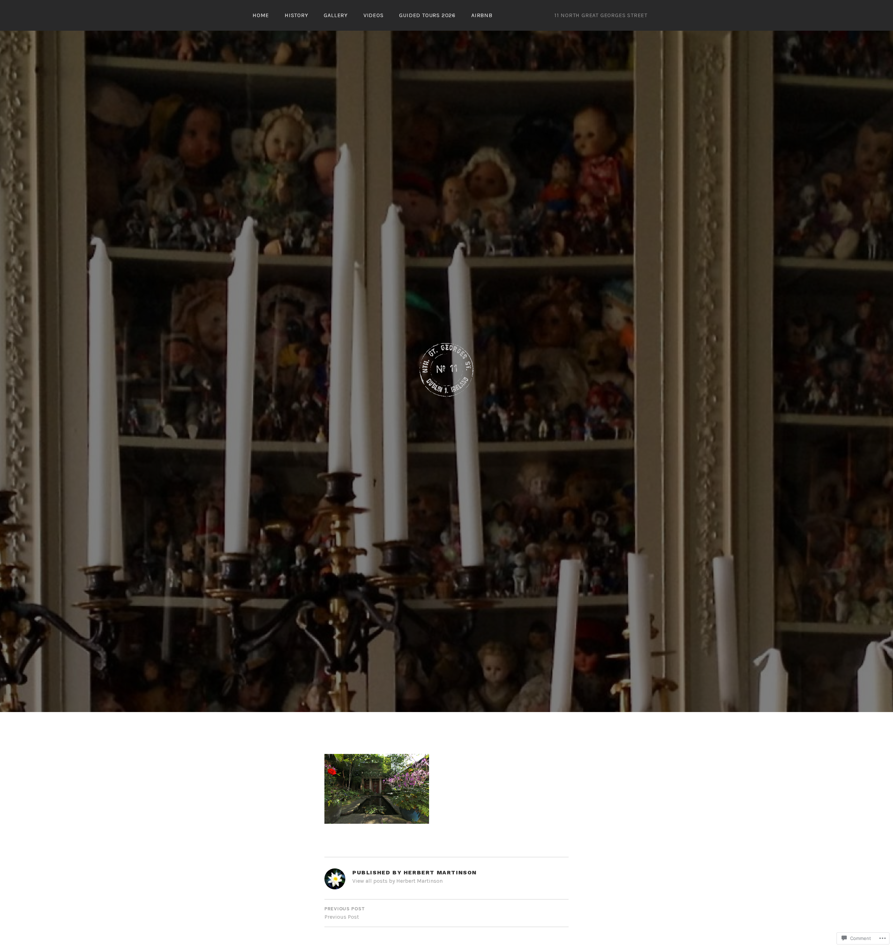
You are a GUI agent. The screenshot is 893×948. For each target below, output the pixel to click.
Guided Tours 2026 (427, 15)
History (296, 15)
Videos (373, 15)
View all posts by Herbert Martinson (397, 880)
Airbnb (482, 15)
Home (261, 15)
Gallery (336, 15)
